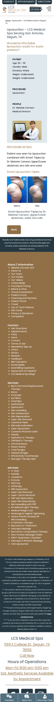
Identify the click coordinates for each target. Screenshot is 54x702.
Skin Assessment (20, 413)
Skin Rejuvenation (20, 416)
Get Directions (19, 328)
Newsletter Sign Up (21, 346)
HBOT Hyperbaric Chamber (26, 537)
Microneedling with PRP (23, 504)
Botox (14, 392)
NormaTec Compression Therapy (29, 531)
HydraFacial (17, 404)
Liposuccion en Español (23, 370)
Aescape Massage (21, 528)
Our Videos (17, 280)
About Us (16, 270)
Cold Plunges (18, 449)
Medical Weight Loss (22, 510)
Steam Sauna (18, 446)
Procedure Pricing (20, 286)
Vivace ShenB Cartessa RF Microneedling (25, 518)
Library (15, 352)
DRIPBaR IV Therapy (22, 440)
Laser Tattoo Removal (23, 495)
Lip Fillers (16, 398)
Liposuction (17, 407)
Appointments (19, 331)
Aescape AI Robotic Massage (27, 540)
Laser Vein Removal (21, 492)
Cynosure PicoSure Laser (24, 431)
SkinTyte (15, 483)
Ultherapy (16, 486)
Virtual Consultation (22, 292)
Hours (14, 337)
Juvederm (16, 477)
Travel (14, 304)
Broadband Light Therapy (25, 507)
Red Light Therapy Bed (23, 458)
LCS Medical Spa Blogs (23, 374)
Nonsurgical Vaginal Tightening (27, 513)
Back (14, 229)
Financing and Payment (24, 298)
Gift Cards (16, 310)
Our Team (16, 273)
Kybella (15, 473)
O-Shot (15, 470)
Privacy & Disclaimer (22, 313)
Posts (14, 334)
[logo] (13, 7)
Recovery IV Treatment (24, 525)
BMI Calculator (19, 361)
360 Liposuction (19, 489)
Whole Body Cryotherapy (25, 455)
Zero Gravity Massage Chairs (26, 534)
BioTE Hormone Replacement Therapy (27, 387)
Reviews (15, 355)
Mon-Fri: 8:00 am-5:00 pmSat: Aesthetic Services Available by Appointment (27, 673)
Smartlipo (16, 401)
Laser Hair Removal (21, 419)
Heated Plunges (19, 452)
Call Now (27, 655)
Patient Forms (18, 295)
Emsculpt (16, 395)
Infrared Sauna (19, 443)
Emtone (15, 480)
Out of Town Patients (22, 307)
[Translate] (9, 696)
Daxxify (15, 434)
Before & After (19, 289)
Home (7, 20)
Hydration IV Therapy (22, 437)
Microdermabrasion (22, 425)
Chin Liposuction (20, 543)
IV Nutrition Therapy (22, 522)
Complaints (17, 316)
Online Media (18, 283)
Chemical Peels (19, 422)
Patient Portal (18, 301)
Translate (9, 700)
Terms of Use (18, 343)
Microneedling (18, 410)
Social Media (18, 364)
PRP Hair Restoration (22, 498)
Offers (14, 349)
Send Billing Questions (22, 367)
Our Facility (17, 277)
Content (15, 340)
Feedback (16, 358)
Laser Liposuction (20, 428)
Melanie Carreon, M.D (22, 267)
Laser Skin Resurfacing (23, 501)
